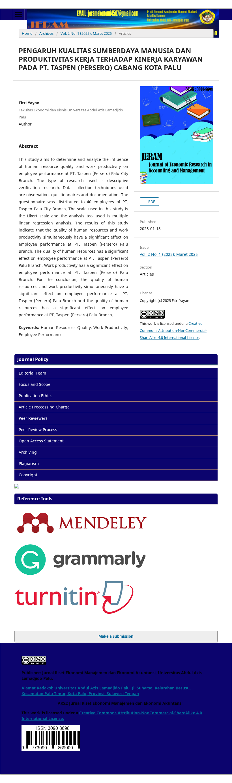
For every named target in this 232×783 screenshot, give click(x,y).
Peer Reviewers (33, 418)
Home (27, 33)
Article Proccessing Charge (44, 407)
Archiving (28, 452)
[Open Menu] (18, 14)
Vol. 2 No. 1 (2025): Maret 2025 (86, 33)
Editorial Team (32, 373)
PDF (151, 201)
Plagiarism (29, 463)
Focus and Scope (34, 384)
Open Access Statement (41, 441)
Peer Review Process (38, 429)
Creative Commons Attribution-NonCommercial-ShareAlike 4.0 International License (173, 330)
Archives (46, 33)
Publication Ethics (35, 395)
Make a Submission (116, 636)
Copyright (28, 474)
